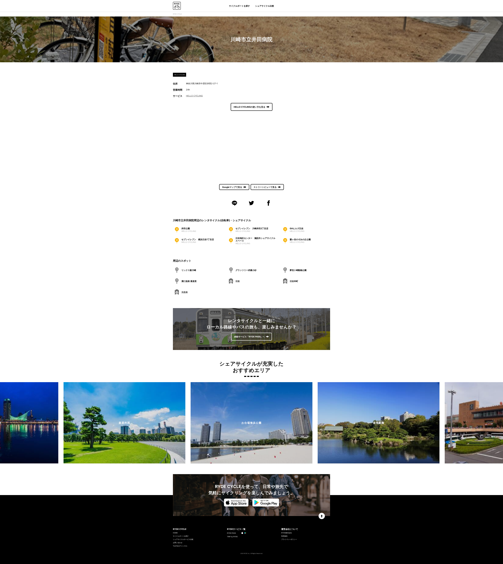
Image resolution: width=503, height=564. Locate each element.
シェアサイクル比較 (264, 6)
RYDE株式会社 (286, 533)
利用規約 (284, 536)
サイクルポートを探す (239, 6)
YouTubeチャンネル (180, 546)
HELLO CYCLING (194, 95)
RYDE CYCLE (177, 14)
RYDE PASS (231, 533)
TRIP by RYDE (232, 537)
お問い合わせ (177, 543)
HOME (175, 533)
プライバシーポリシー (289, 539)
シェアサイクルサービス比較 (183, 539)
